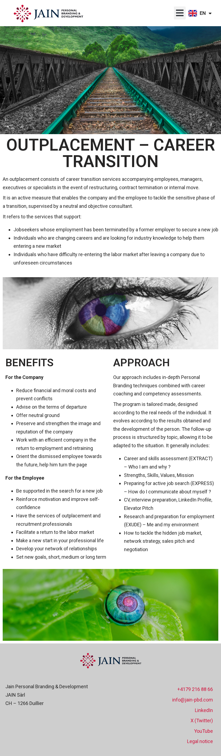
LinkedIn (204, 710)
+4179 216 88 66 (195, 689)
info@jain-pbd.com (192, 700)
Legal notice (200, 741)
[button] (180, 12)
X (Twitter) (202, 720)
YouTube (203, 731)
